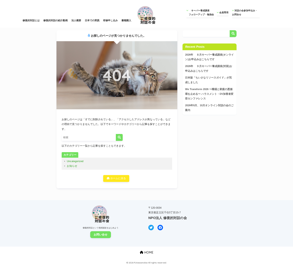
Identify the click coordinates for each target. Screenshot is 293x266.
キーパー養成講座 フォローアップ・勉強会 (200, 12)
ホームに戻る (118, 178)
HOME (148, 252)
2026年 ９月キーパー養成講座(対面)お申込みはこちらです (208, 68)
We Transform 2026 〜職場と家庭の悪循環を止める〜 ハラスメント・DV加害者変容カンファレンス (209, 94)
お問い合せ (100, 234)
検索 (233, 33)
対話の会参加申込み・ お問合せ (246, 12)
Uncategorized (75, 161)
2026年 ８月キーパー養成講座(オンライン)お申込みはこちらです (209, 57)
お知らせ (72, 166)
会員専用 (223, 12)
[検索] (119, 137)
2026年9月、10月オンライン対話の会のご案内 (209, 108)
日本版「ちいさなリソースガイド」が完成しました (208, 80)
